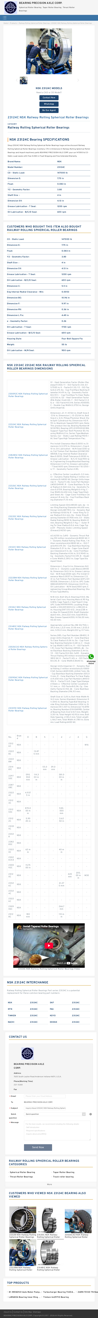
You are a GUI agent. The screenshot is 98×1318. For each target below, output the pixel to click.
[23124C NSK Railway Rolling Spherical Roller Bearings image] (49, 51)
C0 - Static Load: (16, 173)
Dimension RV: (14, 309)
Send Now (38, 1147)
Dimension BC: (14, 298)
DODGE (53, 1022)
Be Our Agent (49, 110)
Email (12, 1096)
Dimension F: (13, 303)
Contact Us (18, 1312)
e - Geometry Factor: (17, 321)
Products (13, 23)
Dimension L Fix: (15, 315)
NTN (10, 1009)
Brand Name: (14, 161)
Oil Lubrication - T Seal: (19, 327)
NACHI (11, 1022)
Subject (13, 1108)
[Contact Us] (91, 659)
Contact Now (49, 97)
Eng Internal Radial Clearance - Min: (25, 292)
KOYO (53, 1015)
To (12, 1102)
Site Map (28, 1312)
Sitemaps (37, 1312)
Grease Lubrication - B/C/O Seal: (24, 333)
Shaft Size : (14, 195)
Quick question (13, 1116)
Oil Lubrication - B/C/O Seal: (22, 212)
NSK (10, 1002)
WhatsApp (49, 104)
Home (6, 23)
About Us (8, 1312)
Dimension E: (14, 178)
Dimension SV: (15, 201)
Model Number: (15, 167)
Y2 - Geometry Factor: (19, 189)
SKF (52, 1002)
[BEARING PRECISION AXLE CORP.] (11, 7)
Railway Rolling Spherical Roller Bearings (34, 23)
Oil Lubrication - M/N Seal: (20, 350)
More (49, 1184)
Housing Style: (14, 339)
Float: (10, 184)
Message (14, 1122)
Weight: (11, 344)
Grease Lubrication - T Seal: (22, 206)
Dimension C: (13, 286)
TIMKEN (12, 1015)
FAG (52, 1009)
